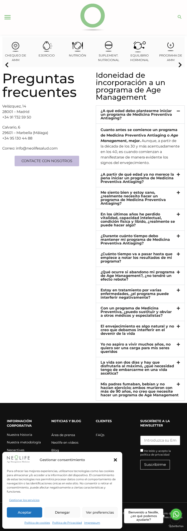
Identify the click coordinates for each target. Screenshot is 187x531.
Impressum (92, 522)
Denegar (62, 512)
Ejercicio (47, 55)
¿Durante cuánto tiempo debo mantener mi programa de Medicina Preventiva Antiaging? (135, 239)
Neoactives (15, 450)
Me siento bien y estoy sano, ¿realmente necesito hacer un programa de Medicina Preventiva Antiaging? (133, 198)
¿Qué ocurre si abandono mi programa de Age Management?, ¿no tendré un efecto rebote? (137, 276)
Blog (55, 450)
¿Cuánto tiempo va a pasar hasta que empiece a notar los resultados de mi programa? (136, 257)
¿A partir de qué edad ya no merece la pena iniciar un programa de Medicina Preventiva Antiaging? (137, 178)
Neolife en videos (64, 442)
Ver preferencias (100, 512)
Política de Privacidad (67, 522)
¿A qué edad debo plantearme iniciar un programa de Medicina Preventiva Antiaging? (136, 114)
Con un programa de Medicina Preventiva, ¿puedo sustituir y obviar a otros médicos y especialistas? (136, 312)
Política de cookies (37, 522)
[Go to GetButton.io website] (176, 526)
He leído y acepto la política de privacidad (155, 452)
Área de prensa (63, 435)
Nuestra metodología (24, 442)
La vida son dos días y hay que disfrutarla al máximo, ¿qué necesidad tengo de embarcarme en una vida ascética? (137, 367)
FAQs (100, 435)
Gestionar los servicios (24, 500)
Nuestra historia (19, 435)
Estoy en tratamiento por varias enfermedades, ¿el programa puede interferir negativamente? (135, 294)
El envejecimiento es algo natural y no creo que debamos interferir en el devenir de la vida (137, 330)
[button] (115, 460)
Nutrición (77, 55)
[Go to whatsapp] (176, 514)
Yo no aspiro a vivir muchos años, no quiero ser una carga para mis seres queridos (136, 348)
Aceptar (24, 512)
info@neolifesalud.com (37, 148)
